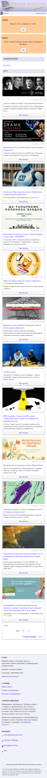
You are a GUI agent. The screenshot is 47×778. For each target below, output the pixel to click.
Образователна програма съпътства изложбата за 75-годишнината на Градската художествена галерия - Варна (23, 556)
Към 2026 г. (7, 65)
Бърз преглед (23, 115)
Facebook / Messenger (11, 740)
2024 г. (41, 637)
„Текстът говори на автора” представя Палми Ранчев (23, 103)
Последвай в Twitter (11, 745)
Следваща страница (29, 637)
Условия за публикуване (10, 690)
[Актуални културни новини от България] (24, 6)
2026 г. (6, 626)
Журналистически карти (10, 676)
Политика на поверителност (11, 694)
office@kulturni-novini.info (13, 735)
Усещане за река (9, 372)
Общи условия (7, 687)
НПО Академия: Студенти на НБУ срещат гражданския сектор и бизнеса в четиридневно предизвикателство (20, 418)
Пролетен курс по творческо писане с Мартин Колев (23, 465)
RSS (5, 751)
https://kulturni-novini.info (19, 711)
